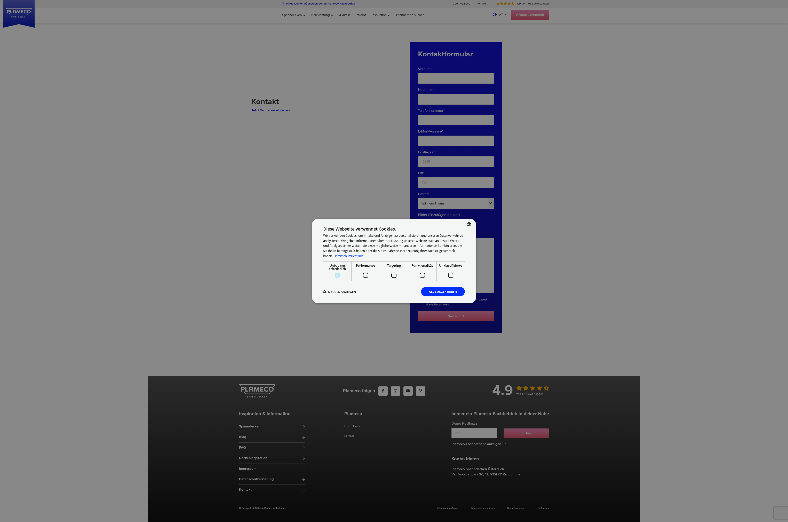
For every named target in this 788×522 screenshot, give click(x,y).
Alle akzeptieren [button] (443, 291)
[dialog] (394, 261)
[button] (339, 291)
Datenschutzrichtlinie (348, 256)
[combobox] (469, 224)
